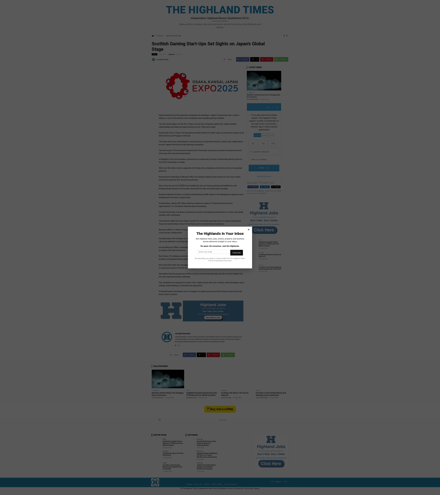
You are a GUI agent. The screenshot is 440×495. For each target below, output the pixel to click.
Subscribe (236, 253)
